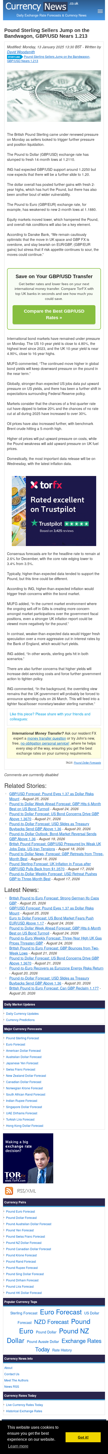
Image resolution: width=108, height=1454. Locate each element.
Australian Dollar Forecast (23, 1057)
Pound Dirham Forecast (22, 1280)
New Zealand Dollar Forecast (26, 1075)
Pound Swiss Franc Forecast (25, 1236)
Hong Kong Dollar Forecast (24, 1125)
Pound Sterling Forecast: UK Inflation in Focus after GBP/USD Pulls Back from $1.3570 (50, 866)
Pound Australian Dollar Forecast (28, 1224)
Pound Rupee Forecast (22, 1267)
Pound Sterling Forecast (22, 1038)
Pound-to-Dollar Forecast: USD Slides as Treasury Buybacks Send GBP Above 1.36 (49, 826)
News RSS (11, 1386)
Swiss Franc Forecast (20, 1069)
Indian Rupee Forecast (21, 1100)
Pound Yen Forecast (20, 1230)
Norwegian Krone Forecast (24, 1088)
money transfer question (46, 738)
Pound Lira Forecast (20, 1286)
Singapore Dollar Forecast (24, 1107)
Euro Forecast (15, 1044)
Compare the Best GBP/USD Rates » (54, 314)
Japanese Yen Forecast (22, 1063)
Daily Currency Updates (22, 1013)
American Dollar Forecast (23, 1050)
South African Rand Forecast (25, 1094)
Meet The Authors (16, 1380)
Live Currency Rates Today (24, 1404)
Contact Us (11, 1374)
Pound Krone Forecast (21, 1255)
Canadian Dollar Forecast (23, 1082)
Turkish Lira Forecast (20, 1119)
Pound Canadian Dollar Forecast (28, 1249)
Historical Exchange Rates (24, 1411)
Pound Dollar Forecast (21, 1217)
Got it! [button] (83, 1437)
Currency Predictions (20, 1020)
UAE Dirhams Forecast (21, 1113)
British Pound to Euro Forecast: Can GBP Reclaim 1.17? (54, 988)
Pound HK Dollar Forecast (24, 1292)
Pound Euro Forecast (20, 1211)
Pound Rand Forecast (21, 1261)
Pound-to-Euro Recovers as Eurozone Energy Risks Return (56, 968)
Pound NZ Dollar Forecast (23, 1242)
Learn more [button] (18, 1446)
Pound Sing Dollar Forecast (25, 1274)
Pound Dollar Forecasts (87, 762)
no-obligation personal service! (45, 743)
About (8, 1367)
